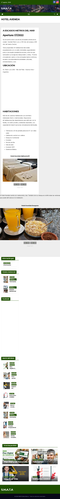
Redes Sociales (13, 436)
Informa (12, 277)
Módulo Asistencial (13, 279)
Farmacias (13, 281)
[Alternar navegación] (29, 14)
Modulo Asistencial (12, 290)
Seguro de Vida (13, 388)
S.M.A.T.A (6, 8)
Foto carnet (13, 377)
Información (7, 263)
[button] (54, 14)
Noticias (12, 364)
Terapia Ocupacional (12, 426)
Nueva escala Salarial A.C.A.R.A (13, 408)
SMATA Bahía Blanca (24, 496)
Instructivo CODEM (12, 396)
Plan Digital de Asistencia (13, 368)
